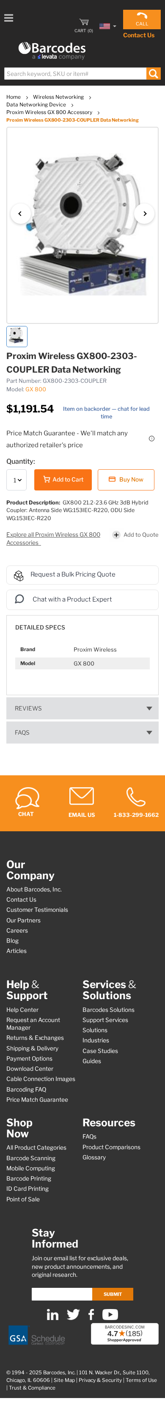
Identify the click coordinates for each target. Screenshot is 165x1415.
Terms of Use (141, 1380)
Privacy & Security (100, 1380)
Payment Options (29, 1058)
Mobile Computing (30, 1168)
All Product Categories (36, 1147)
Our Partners (23, 920)
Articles (16, 950)
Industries (95, 1040)
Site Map (64, 1380)
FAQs (22, 732)
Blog (12, 940)
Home (14, 97)
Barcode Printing (28, 1178)
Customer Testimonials (37, 909)
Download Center (29, 1068)
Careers (17, 930)
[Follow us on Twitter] (73, 1318)
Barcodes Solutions (108, 1009)
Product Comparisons (111, 1147)
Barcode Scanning (30, 1158)
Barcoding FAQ (26, 1089)
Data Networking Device (36, 104)
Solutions (94, 1030)
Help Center (22, 1009)
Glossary (94, 1157)
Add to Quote (141, 534)
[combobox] (82, 73)
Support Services (105, 1020)
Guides (91, 1061)
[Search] (153, 73)
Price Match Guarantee (37, 1099)
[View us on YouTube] (110, 1318)
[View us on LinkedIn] (52, 1318)
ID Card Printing (27, 1188)
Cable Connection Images (40, 1078)
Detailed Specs (40, 627)
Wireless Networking (59, 97)
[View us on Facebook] (91, 1318)
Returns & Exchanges (35, 1037)
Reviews (28, 708)
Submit (113, 1294)
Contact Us (138, 35)
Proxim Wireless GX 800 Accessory (50, 112)
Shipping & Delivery (32, 1048)
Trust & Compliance (32, 1388)
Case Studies (100, 1050)
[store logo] (52, 51)
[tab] (82, 623)
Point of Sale (23, 1199)
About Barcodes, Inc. (34, 889)
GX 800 (35, 389)
